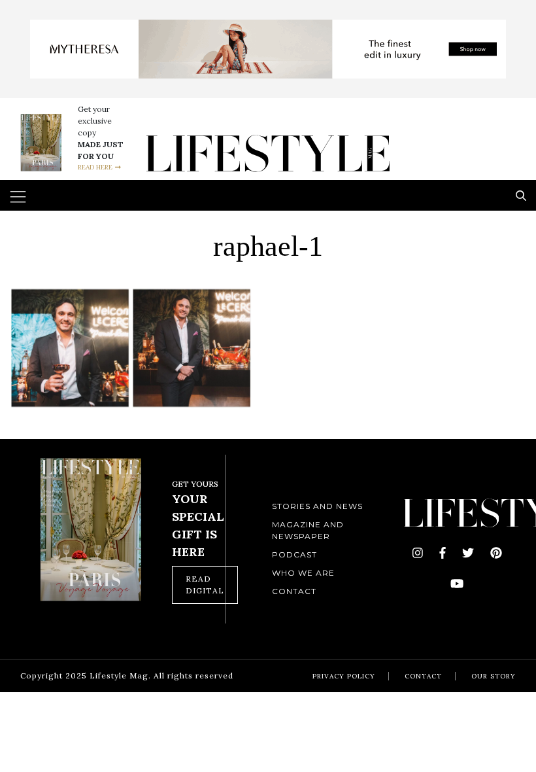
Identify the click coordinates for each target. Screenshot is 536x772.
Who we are (303, 573)
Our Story (493, 676)
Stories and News (317, 506)
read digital (205, 584)
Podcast (294, 554)
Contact (294, 591)
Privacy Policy (343, 676)
